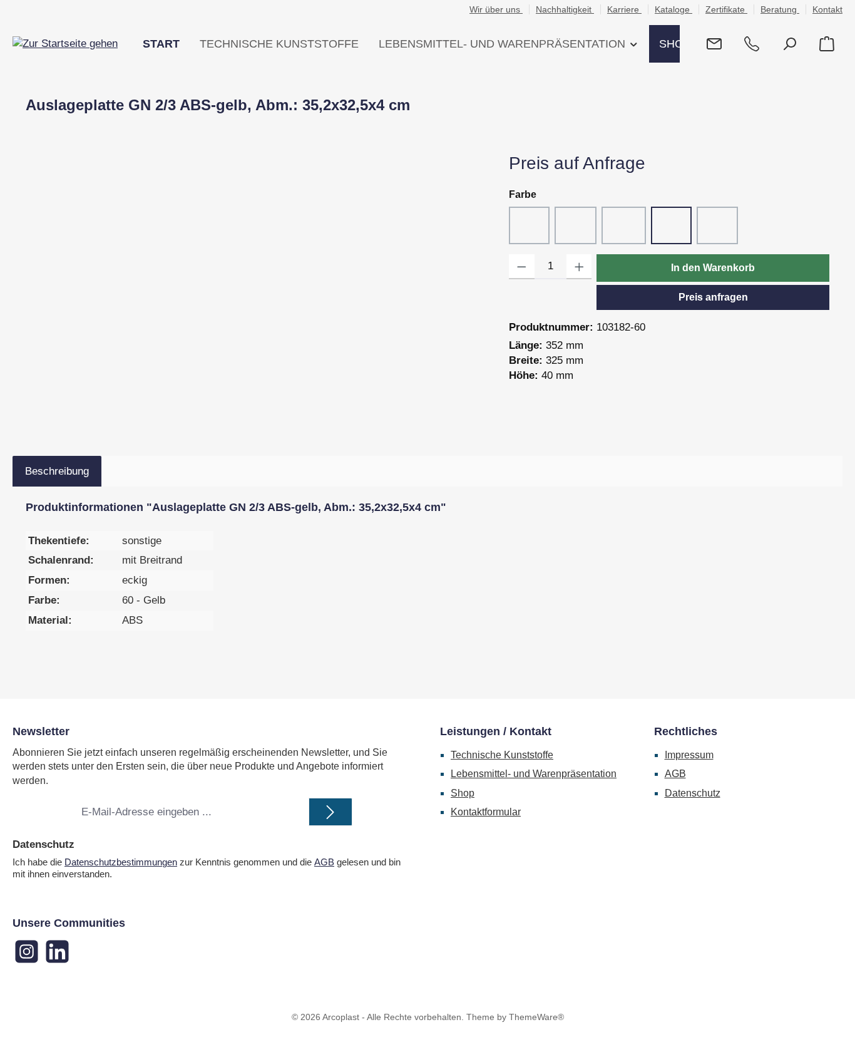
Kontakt (827, 9)
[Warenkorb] (826, 44)
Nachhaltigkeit (565, 9)
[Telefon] (751, 44)
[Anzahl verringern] (522, 266)
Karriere (624, 9)
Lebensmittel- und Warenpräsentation (534, 773)
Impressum (689, 755)
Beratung (779, 9)
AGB (324, 862)
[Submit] (330, 812)
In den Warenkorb (713, 267)
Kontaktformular (486, 812)
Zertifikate (726, 9)
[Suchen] (789, 44)
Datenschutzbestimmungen (120, 862)
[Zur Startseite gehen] (65, 43)
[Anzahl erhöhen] (579, 266)
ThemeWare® (536, 1017)
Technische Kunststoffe (502, 755)
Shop (462, 793)
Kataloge (673, 9)
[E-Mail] (714, 44)
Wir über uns (496, 9)
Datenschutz (692, 793)
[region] (254, 285)
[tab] (57, 471)
